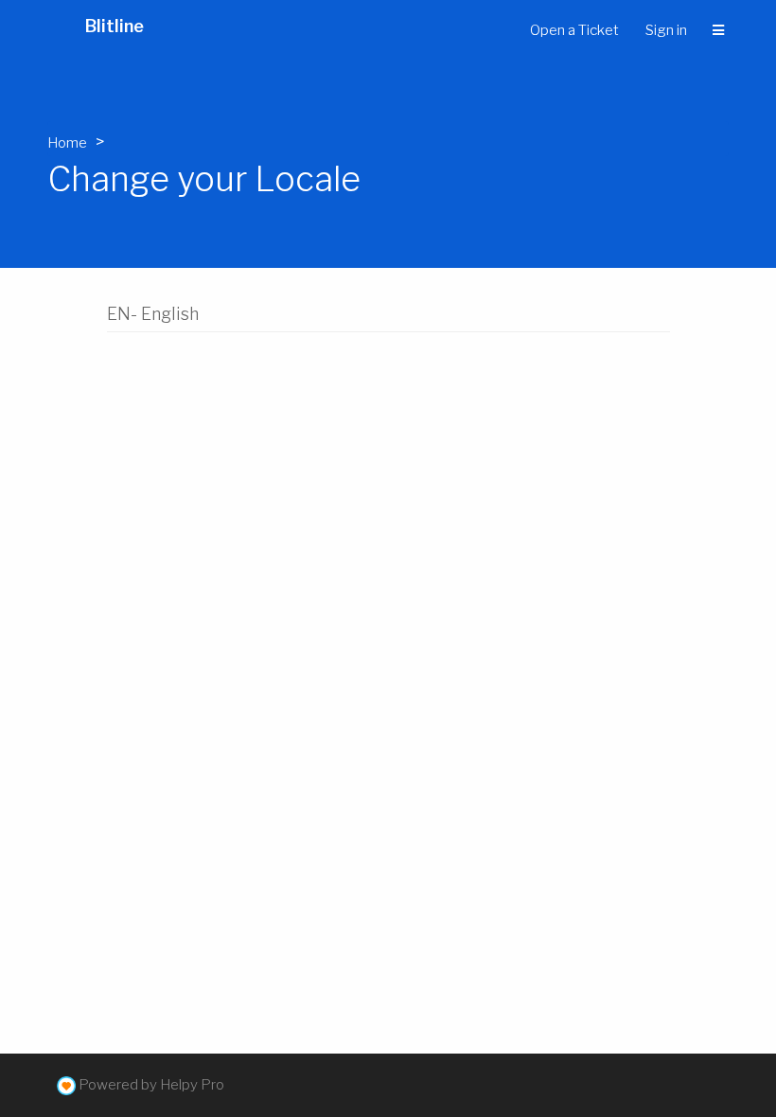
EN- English (153, 314)
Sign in (666, 30)
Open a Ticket (574, 30)
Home (67, 142)
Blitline (114, 26)
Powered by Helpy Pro (151, 1084)
